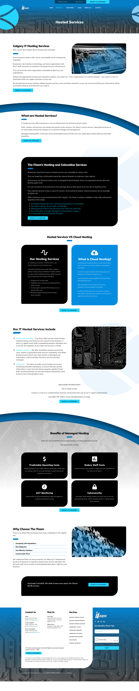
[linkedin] (104, 621)
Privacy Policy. (37, 673)
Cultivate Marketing (67, 673)
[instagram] (101, 621)
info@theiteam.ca (33, 626)
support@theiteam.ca (34, 632)
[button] (40, 543)
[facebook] (95, 621)
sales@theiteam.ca (33, 620)
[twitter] (98, 621)
